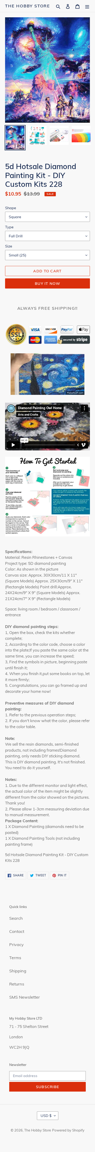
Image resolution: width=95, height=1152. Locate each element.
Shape (10, 207)
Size (8, 246)
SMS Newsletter (24, 997)
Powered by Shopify (68, 1130)
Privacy (16, 944)
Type (9, 227)
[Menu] (87, 5)
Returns (16, 984)
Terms (15, 957)
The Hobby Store (27, 6)
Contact (16, 931)
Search (16, 918)
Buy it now (47, 283)
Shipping (17, 970)
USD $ (46, 1115)
